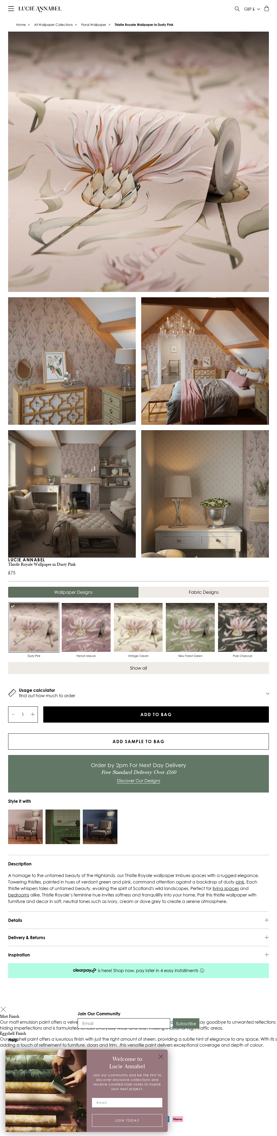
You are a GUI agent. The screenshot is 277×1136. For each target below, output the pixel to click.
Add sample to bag (138, 741)
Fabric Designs (204, 592)
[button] (3, 1010)
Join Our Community (99, 1013)
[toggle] (237, 9)
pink (240, 882)
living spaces (226, 888)
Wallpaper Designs (73, 592)
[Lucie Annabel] (40, 9)
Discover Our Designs (138, 781)
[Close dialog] (161, 1056)
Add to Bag (156, 714)
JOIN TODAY (127, 1120)
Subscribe (186, 1024)
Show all (138, 668)
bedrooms (18, 895)
